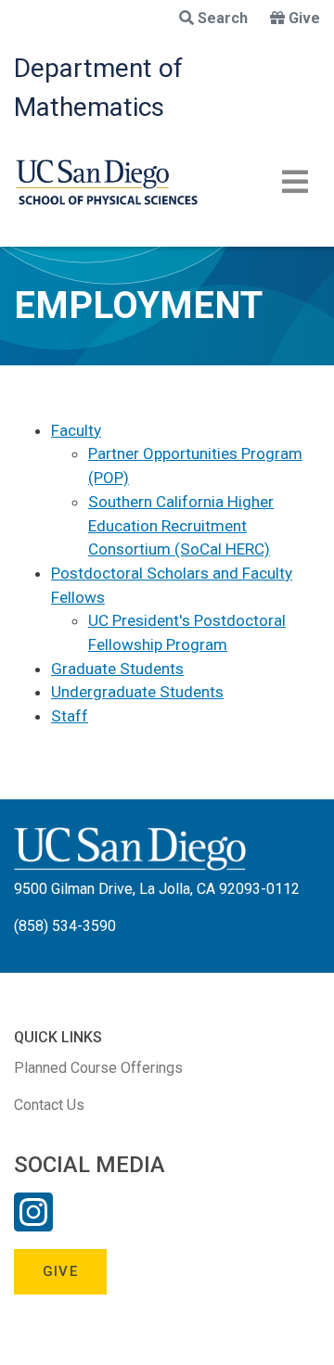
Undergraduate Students (137, 691)
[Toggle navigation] (295, 181)
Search (223, 18)
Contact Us (49, 1105)
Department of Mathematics (98, 87)
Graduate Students (117, 668)
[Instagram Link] (33, 1224)
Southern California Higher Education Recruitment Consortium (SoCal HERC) (181, 525)
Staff (69, 716)
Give (304, 18)
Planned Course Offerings (98, 1068)
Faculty (76, 430)
